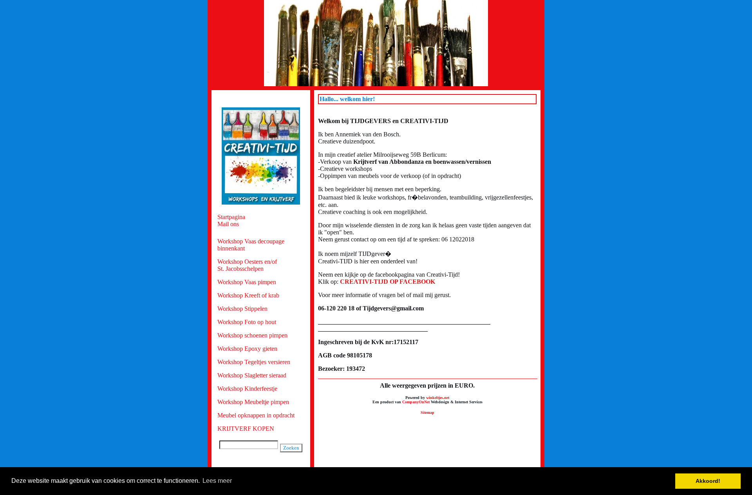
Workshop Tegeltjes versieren (253, 362)
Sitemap (427, 412)
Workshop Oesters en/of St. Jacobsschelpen (247, 265)
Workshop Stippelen (242, 308)
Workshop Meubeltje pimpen (253, 402)
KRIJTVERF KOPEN (245, 428)
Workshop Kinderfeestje (247, 388)
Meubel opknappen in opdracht (256, 415)
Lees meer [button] (217, 480)
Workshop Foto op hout (246, 322)
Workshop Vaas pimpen (246, 282)
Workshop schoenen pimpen (252, 335)
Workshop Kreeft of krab (248, 295)
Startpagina (231, 217)
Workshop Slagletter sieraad (251, 375)
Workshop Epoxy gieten (247, 348)
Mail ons (228, 224)
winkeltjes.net (437, 397)
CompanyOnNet (416, 402)
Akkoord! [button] (708, 481)
